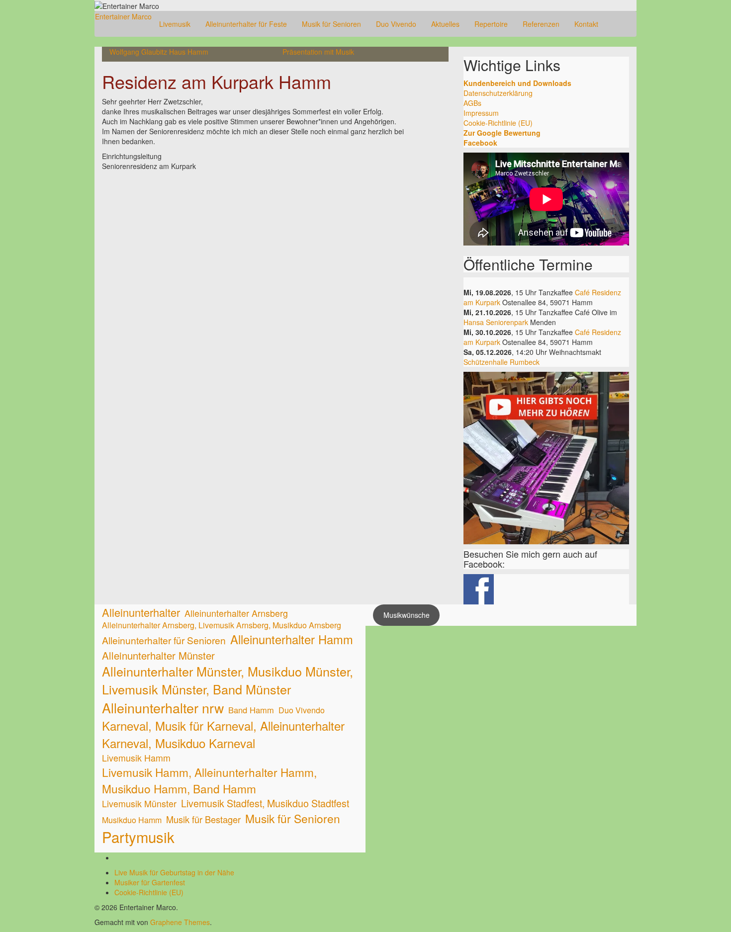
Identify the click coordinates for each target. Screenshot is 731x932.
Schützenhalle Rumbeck (501, 362)
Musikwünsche (406, 615)
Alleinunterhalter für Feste (246, 24)
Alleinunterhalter (141, 612)
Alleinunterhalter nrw (163, 707)
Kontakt (586, 24)
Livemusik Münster (139, 803)
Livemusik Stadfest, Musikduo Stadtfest (265, 803)
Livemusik (174, 24)
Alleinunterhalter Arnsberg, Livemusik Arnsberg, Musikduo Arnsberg (221, 625)
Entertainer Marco (123, 16)
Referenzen (541, 24)
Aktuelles (445, 24)
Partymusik (138, 837)
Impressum (481, 113)
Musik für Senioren (331, 24)
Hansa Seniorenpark (495, 322)
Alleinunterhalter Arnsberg (236, 613)
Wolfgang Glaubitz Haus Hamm (158, 52)
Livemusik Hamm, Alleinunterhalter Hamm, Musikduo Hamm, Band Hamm (209, 780)
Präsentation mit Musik (318, 52)
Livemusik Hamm (136, 758)
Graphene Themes (180, 922)
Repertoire (491, 24)
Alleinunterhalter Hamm (291, 639)
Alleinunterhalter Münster (158, 655)
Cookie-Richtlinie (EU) (498, 123)
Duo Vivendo (396, 24)
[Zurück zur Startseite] (162, 5)
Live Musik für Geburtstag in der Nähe (174, 872)
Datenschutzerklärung (498, 93)
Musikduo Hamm (132, 820)
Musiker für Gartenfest (149, 882)
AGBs (472, 103)
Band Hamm (251, 710)
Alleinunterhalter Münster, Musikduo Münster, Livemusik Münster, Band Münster (227, 680)
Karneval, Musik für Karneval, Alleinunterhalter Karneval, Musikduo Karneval (223, 734)
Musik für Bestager (203, 819)
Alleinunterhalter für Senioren (164, 640)
